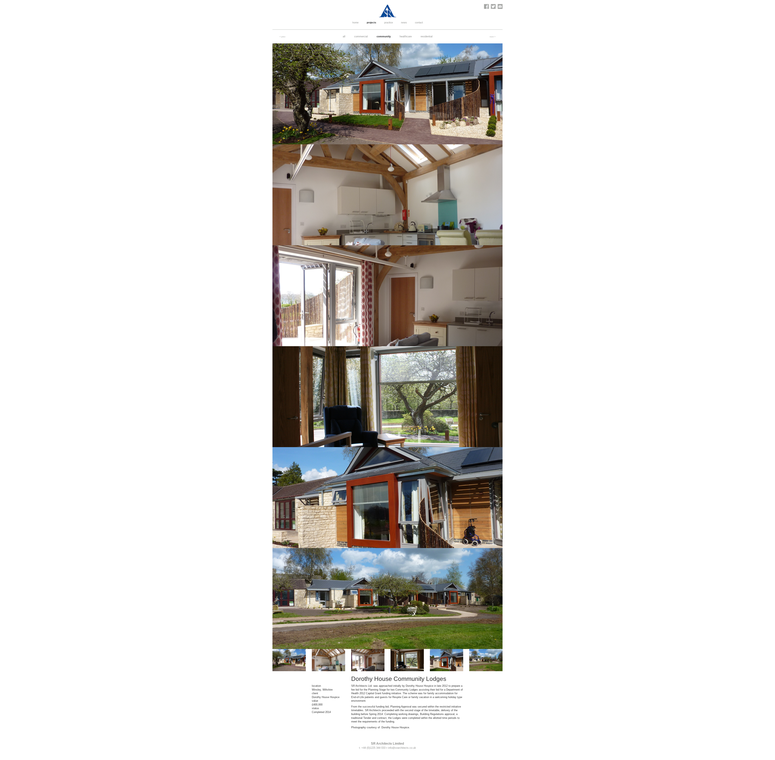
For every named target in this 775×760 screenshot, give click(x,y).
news (404, 22)
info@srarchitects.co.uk (402, 747)
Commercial (361, 36)
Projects (371, 22)
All (344, 36)
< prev (282, 37)
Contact (419, 22)
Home (355, 22)
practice (388, 22)
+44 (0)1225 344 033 (373, 747)
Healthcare (406, 36)
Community (384, 36)
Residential (427, 36)
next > (492, 37)
